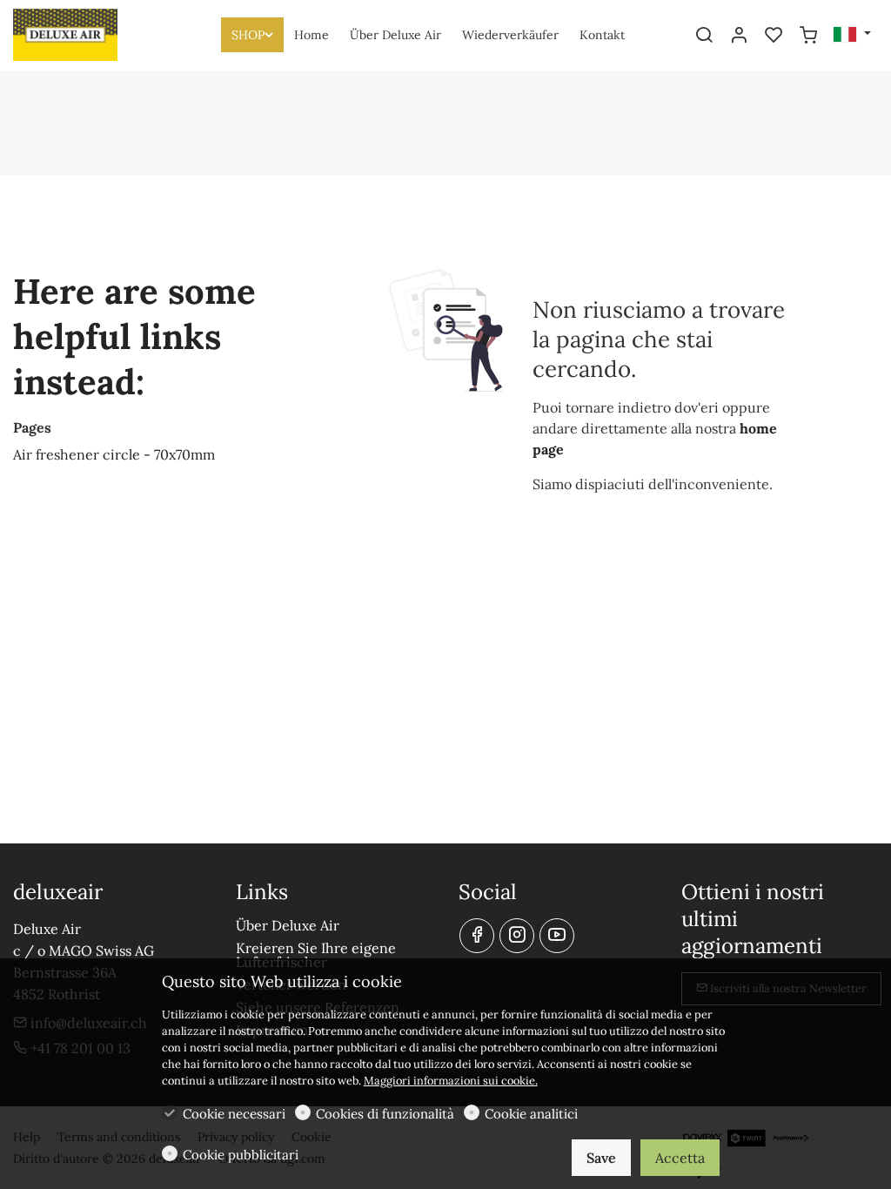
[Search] (704, 36)
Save (601, 1157)
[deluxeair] (87, 33)
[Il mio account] (738, 36)
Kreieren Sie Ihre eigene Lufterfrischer (316, 955)
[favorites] (773, 36)
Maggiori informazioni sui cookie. (451, 1080)
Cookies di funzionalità (385, 1113)
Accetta (680, 1157)
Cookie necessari (234, 1113)
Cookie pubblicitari (240, 1154)
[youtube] (556, 935)
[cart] (808, 36)
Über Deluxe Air (287, 925)
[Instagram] (516, 935)
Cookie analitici (531, 1113)
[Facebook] (476, 935)
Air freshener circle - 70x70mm (114, 454)
